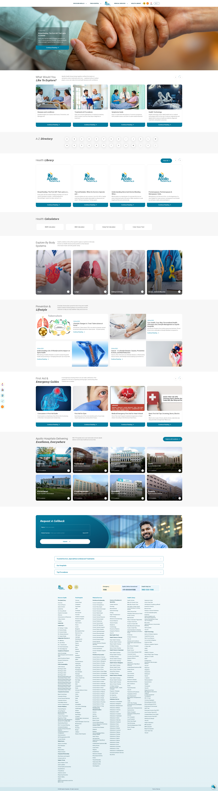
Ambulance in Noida (114, 742)
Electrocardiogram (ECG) (150, 704)
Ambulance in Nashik (115, 738)
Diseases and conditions (46, 112)
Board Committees (62, 694)
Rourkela (77, 727)
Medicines (147, 667)
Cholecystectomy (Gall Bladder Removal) (134, 705)
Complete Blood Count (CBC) (151, 714)
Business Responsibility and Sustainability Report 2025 (64, 686)
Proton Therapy (131, 727)
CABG (128, 701)
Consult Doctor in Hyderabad (99, 659)
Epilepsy (95, 731)
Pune (76, 700)
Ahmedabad (78, 704)
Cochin (77, 626)
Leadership (60, 608)
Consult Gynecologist (98, 623)
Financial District (79, 661)
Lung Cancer (96, 747)
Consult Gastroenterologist (99, 608)
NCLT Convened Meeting (64, 725)
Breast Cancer (96, 720)
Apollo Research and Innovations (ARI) (65, 655)
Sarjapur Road (78, 641)
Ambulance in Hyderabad (115, 715)
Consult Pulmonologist (98, 619)
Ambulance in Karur (114, 724)
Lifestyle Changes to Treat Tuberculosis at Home (88, 324)
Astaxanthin (147, 671)
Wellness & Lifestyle (149, 718)
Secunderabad (78, 671)
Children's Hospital (79, 616)
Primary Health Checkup (115, 654)
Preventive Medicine (114, 629)
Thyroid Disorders (97, 759)
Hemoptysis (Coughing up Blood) (152, 604)
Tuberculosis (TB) (97, 761)
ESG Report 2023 (62, 672)
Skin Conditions (131, 683)
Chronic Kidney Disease (98, 722)
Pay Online (112, 754)
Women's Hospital (79, 618)
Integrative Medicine (114, 631)
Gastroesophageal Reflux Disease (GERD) (98, 733)
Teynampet (77, 606)
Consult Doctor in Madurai (99, 691)
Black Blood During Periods (133, 625)
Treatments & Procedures (84, 112)
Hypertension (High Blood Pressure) (99, 740)
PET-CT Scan (148, 698)
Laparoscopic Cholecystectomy (134, 708)
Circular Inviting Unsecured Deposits (64, 729)
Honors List (60, 662)
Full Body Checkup (114, 646)
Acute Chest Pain (149, 602)
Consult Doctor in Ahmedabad (100, 673)
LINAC (146, 648)
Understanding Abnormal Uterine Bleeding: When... (126, 193)
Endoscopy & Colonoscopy (151, 706)
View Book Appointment (2, 384)
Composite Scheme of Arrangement (63, 732)
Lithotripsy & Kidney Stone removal (133, 714)
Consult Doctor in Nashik (98, 695)
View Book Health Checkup (2, 395)
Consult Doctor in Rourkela (99, 702)
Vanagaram (77, 604)
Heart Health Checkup (115, 639)
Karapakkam (78, 620)
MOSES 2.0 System (149, 652)
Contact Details (61, 739)
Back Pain (95, 716)
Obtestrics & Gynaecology (116, 618)
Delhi (76, 684)
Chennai (77, 600)
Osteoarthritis (130, 675)
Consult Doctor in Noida (98, 697)
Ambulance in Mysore (115, 736)
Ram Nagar (77, 680)
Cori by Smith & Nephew (150, 640)
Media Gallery (61, 749)
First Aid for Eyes (80, 413)
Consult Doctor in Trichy (98, 704)
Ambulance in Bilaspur (115, 707)
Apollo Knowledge (62, 653)
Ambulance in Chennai (115, 709)
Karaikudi (77, 655)
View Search (2, 406)
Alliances (60, 615)
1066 (151, 4)
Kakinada (77, 682)
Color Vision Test (138, 227)
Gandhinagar (78, 708)
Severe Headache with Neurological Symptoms (150, 617)
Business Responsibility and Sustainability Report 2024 (64, 683)
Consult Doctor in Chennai (99, 657)
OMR (76, 608)
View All (165, 160)
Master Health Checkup (115, 644)
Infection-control (62, 772)
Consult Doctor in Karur (98, 687)
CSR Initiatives (61, 666)
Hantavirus (129, 662)
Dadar (76, 698)
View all (129, 639)
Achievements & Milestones (64, 617)
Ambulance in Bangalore (115, 703)
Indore (76, 694)
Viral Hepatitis (96, 766)
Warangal (77, 673)
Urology (111, 612)
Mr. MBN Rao (61, 640)
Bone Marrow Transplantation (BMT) (134, 698)
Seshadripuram (78, 639)
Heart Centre (78, 622)
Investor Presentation (63, 716)
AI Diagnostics (148, 660)
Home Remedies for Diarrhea (134, 629)
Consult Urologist (97, 615)
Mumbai (77, 696)
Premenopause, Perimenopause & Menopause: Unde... (160, 193)
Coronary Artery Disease (98, 727)
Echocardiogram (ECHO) (150, 702)
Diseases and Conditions (133, 641)
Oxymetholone (148, 682)
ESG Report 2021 (62, 674)
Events (59, 747)
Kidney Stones (96, 745)
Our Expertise (113, 695)
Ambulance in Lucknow (115, 730)
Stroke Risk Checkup (115, 671)
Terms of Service (156, 789)
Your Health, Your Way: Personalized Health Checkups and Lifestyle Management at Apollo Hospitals (163, 324)
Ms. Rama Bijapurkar (62, 648)
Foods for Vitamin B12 (132, 623)
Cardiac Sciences (114, 604)
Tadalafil (146, 684)
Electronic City (78, 633)
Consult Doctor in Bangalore (99, 661)
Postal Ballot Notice (62, 702)
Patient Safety (61, 776)
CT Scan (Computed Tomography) (149, 695)
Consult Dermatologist (98, 637)
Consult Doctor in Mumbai (99, 663)
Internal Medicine (114, 620)
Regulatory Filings (62, 718)
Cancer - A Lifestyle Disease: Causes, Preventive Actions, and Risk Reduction (127, 351)
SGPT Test (147, 708)
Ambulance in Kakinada (115, 720)
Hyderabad (77, 657)
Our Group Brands (62, 611)
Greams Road (78, 602)
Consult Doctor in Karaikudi (99, 685)
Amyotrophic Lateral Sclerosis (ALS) (134, 643)
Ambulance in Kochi (114, 726)
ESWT (146, 658)
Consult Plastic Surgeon (98, 629)
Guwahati (77, 716)
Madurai (77, 645)
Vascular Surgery (114, 622)
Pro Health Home (114, 693)
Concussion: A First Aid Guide (48, 413)
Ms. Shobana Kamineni (63, 634)
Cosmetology (113, 626)
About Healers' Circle (63, 762)
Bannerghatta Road (79, 631)
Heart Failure (96, 736)
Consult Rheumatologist (98, 633)
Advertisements (61, 735)
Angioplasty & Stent (132, 693)
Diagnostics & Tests (149, 690)
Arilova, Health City (79, 677)
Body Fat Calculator (109, 227)
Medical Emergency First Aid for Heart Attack (127, 413)
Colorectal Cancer (131, 654)
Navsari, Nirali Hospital (80, 733)
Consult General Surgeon (98, 635)
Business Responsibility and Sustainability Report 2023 (64, 677)
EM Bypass (77, 712)
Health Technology (155, 112)
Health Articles (130, 600)
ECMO (146, 650)
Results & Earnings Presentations (62, 713)
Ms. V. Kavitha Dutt (62, 644)
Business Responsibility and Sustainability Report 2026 (64, 689)
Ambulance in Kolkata (115, 728)
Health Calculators (149, 722)
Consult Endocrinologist (98, 639)
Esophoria (147, 614)
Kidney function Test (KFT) (151, 716)
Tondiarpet (77, 610)
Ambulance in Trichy (114, 748)
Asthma (94, 714)
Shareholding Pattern (63, 723)
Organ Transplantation (115, 614)
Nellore (77, 649)
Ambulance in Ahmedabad (116, 701)
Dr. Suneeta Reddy (62, 632)
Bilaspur (77, 725)
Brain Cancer (130, 648)
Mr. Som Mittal (61, 642)
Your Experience (113, 697)
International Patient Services (117, 752)
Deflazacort (147, 673)
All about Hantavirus (132, 637)
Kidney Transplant (131, 712)
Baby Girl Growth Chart (132, 602)
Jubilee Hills (78, 665)
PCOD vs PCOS (130, 615)
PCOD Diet (129, 634)
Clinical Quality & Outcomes (64, 766)
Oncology (112, 606)
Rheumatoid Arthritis (97, 755)
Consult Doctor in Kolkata (99, 665)
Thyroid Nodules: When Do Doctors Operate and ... (90, 193)
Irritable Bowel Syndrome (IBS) (100, 743)
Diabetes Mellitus (131, 658)
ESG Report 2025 (62, 668)
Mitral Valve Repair (131, 721)
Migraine (95, 749)
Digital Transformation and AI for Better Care (65, 781)
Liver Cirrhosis (130, 673)
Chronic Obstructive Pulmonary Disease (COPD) (100, 724)
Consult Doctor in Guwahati (99, 679)
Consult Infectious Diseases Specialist (99, 644)
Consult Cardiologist (97, 602)
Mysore (77, 643)
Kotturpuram (78, 612)
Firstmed (77, 614)
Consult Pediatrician (97, 621)
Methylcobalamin (149, 680)
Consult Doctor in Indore (98, 681)
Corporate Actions (62, 700)
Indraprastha (78, 686)
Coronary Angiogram (149, 700)
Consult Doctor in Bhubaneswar (100, 675)
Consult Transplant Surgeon (99, 650)
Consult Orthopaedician (98, 604)
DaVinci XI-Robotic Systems (151, 634)
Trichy (76, 653)
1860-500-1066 (148, 590)
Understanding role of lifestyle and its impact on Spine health (53, 351)
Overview (60, 602)
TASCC (59, 779)
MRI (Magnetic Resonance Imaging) (151, 692)
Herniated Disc (96, 738)
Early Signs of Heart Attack (133, 606)
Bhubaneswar (78, 723)
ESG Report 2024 (62, 670)
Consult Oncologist (97, 611)
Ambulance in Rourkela (115, 746)
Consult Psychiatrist (97, 648)
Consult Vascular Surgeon (99, 627)
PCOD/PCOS (96, 751)
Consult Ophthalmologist (98, 631)
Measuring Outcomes (63, 774)
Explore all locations (172, 439)
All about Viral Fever (132, 621)
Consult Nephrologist (98, 613)
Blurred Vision (96, 718)
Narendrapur (78, 714)
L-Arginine (147, 677)
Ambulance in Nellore (115, 740)
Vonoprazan (147, 686)
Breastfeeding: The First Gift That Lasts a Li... (53, 192)
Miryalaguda (78, 669)
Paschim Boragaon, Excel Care (82, 721)
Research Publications (63, 660)
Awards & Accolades (62, 613)
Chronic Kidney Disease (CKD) (134, 652)
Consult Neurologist (97, 606)
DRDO (76, 659)
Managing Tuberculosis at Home (134, 613)
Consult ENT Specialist (98, 625)
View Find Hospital (2, 389)
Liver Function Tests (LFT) (151, 712)
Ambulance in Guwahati (115, 713)
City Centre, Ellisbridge (80, 706)
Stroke (94, 757)
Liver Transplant (131, 717)
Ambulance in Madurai (115, 732)
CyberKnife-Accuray (149, 636)
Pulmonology (113, 616)
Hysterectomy (130, 710)
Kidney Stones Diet (131, 611)
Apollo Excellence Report (64, 658)
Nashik (76, 702)
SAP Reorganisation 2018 (64, 737)
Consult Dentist (96, 641)
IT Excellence (61, 770)
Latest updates (61, 764)
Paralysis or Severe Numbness (152, 610)
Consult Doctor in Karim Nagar (100, 671)
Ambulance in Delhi (114, 711)
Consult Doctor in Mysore (99, 693)
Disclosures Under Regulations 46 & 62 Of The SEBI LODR (65, 720)
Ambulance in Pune (114, 744)
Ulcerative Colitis (97, 763)
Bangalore (77, 629)
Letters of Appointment (63, 704)
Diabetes (95, 729)
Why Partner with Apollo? (64, 756)
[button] (180, 77)
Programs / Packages (114, 691)
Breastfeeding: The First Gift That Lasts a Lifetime (52, 34)
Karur (76, 647)
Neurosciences (113, 608)
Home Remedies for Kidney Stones (133, 609)
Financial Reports (62, 708)
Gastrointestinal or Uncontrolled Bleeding (152, 625)
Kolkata (77, 710)
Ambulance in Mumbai (115, 734)
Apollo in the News (62, 743)
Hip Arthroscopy (131, 723)
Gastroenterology (114, 610)
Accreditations (61, 768)
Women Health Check (115, 667)
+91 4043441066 (129, 590)
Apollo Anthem (61, 606)
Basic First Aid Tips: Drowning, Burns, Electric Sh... (164, 414)
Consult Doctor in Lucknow (99, 689)
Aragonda (77, 651)
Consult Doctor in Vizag (98, 706)
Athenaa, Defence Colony (81, 690)
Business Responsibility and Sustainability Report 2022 (64, 680)
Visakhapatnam (78, 675)
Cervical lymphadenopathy (151, 612)
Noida (76, 688)
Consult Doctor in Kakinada (99, 683)
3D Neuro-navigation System (151, 644)
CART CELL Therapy (132, 703)
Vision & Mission (62, 604)
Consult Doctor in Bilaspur (99, 677)
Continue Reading (51, 47)
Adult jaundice (148, 627)
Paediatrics (112, 624)
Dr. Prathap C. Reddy (63, 628)
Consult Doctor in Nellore (99, 699)
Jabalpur (77, 731)
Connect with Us (62, 758)
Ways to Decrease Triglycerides (134, 619)
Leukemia (129, 671)
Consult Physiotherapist (98, 646)
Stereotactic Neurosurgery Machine (151, 663)
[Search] (147, 3)
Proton (76, 624)
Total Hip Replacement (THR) (134, 725)
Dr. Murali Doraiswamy (63, 646)
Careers (60, 621)
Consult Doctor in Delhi (98, 667)
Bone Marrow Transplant (133, 646)
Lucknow (77, 692)
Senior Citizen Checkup (115, 648)
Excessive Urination (149, 606)
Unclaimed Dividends (63, 727)
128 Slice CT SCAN (149, 656)
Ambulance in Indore (114, 718)
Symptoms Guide (117, 112)
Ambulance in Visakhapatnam (116, 750)
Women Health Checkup (115, 642)
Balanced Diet (130, 617)
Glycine (146, 675)
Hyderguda (77, 663)
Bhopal (76, 729)
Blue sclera (147, 622)
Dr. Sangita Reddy (62, 636)
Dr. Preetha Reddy (62, 630)
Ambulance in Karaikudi (115, 722)
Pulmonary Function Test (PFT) (152, 710)
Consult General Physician (99, 617)
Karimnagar (77, 667)
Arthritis (94, 712)
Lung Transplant (131, 719)
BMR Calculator (50, 227)
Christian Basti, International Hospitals (82, 719)
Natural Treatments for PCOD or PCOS (134, 632)
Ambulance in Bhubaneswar (116, 705)
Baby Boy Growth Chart (132, 604)
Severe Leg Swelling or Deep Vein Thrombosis (151, 620)
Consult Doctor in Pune (98, 669)
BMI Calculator (79, 227)
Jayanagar (77, 637)
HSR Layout (78, 635)
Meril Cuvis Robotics (149, 638)
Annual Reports (61, 711)
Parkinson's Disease (97, 753)
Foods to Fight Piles (132, 627)
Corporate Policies (62, 696)
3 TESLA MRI (147, 646)
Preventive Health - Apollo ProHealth (116, 688)
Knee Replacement (131, 695)
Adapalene (147, 669)
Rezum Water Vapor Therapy (151, 654)
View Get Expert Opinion (2, 401)
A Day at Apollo (61, 619)
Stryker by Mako (148, 642)
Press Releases (61, 745)
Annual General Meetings (64, 698)
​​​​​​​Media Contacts (61, 751)
